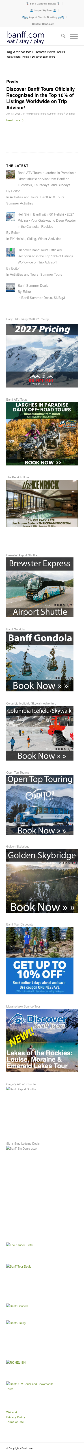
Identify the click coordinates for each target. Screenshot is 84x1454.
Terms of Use (15, 1422)
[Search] (61, 36)
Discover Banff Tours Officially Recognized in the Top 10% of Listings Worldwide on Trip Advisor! (40, 98)
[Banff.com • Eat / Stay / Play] (34, 36)
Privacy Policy (15, 1417)
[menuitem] (43, 3)
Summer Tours (55, 113)
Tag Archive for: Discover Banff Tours (35, 51)
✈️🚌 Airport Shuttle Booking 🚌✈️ (43, 17)
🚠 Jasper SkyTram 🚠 (43, 10)
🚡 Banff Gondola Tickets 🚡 (43, 3)
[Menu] (71, 36)
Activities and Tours (36, 113)
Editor (72, 113)
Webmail (11, 1412)
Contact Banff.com (43, 24)
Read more (13, 120)
